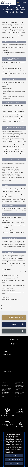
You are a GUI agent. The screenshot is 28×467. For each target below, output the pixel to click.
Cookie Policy (9, 452)
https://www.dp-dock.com (10, 278)
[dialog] (14, 449)
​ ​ (10, 324)
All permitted (14, 455)
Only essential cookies (14, 459)
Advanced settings (14, 463)
